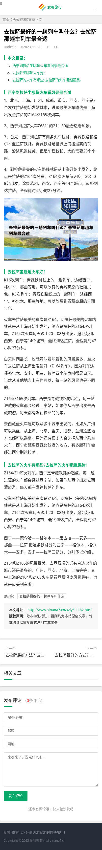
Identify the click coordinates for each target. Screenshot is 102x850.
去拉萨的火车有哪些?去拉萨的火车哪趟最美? (46, 80)
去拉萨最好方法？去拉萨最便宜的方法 (39, 655)
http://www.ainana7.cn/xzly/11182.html (59, 609)
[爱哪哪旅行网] (51, 10)
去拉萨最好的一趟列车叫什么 (41, 596)
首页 (5, 19)
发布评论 (16, 795)
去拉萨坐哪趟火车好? (28, 72)
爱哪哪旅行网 (39, 840)
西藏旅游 (19, 19)
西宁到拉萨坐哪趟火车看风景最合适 (40, 65)
